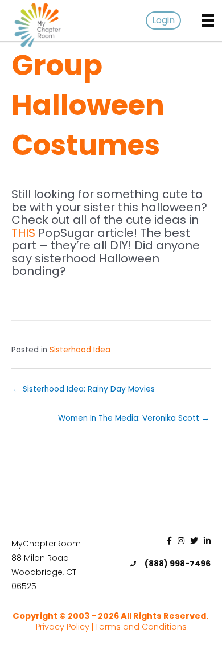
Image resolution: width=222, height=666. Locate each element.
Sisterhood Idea (80, 349)
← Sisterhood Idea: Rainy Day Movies (84, 389)
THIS (23, 233)
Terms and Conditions (141, 626)
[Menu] (208, 20)
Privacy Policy (62, 626)
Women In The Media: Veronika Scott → (133, 418)
